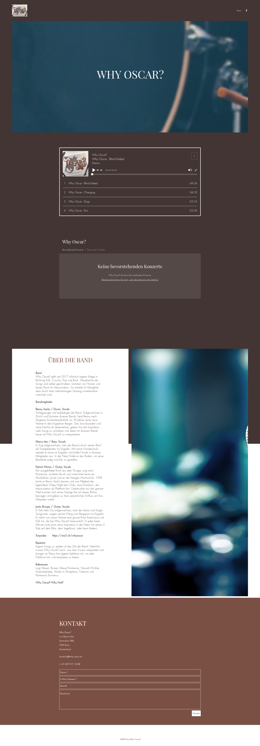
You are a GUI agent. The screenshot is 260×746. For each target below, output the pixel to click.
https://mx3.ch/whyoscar (67, 535)
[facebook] (246, 10)
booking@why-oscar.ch (70, 656)
